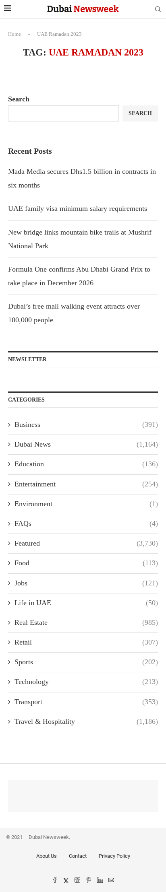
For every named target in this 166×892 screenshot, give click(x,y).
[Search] (158, 9)
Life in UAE (86, 603)
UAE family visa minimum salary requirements (77, 208)
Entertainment (86, 484)
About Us (46, 856)
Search (18, 99)
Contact (78, 856)
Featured (86, 543)
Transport (86, 702)
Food (86, 563)
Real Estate (86, 622)
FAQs (86, 523)
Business (86, 424)
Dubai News (86, 444)
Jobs (86, 583)
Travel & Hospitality (86, 721)
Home (14, 34)
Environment (86, 504)
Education (86, 464)
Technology (86, 682)
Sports (86, 662)
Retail (86, 642)
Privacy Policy (114, 856)
